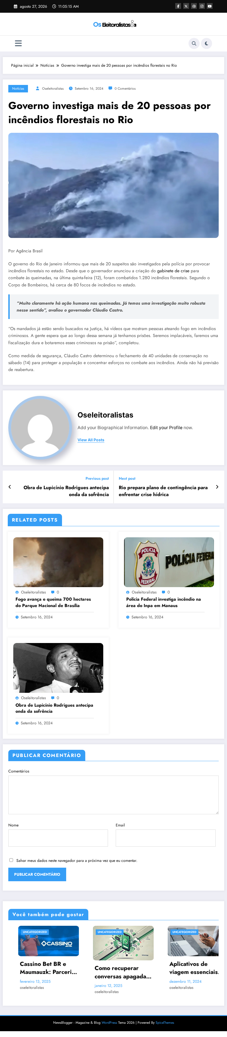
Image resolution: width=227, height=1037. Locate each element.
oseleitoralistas (53, 88)
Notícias (18, 88)
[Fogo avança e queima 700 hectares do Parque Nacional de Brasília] (58, 561)
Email (120, 825)
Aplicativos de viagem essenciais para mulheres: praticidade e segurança (167, 968)
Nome (13, 825)
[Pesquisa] (194, 43)
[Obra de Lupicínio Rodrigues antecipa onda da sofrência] (58, 667)
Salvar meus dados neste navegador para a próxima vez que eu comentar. (76, 860)
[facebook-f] (178, 6)
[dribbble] (194, 6)
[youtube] (210, 6)
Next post (127, 478)
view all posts (91, 440)
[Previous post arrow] (9, 487)
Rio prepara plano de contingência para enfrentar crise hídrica (163, 491)
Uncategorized (83, 932)
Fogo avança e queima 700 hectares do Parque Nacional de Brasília (53, 602)
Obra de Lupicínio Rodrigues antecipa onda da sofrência (66, 491)
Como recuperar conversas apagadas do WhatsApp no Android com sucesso (96, 972)
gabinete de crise (173, 271)
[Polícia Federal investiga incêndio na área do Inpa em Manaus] (169, 561)
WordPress (109, 1022)
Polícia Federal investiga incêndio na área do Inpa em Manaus (163, 602)
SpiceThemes (165, 1022)
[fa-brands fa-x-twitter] (186, 6)
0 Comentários (125, 88)
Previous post (97, 478)
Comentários (18, 771)
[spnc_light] (206, 43)
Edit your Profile (166, 427)
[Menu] (18, 43)
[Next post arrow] (217, 487)
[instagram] (202, 6)
